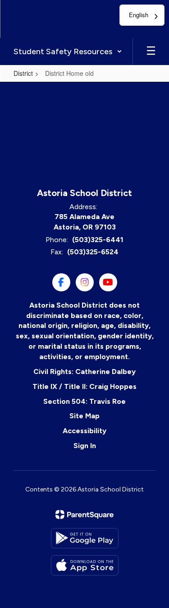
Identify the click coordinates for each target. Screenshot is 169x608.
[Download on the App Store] (85, 565)
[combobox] (141, 15)
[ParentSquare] (84, 514)
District (23, 73)
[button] (68, 51)
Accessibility (84, 430)
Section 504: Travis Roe (84, 401)
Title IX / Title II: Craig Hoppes (84, 386)
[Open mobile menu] (151, 51)
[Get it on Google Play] (85, 538)
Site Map (84, 416)
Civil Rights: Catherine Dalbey (84, 371)
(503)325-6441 (97, 239)
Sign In (84, 445)
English (138, 14)
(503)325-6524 (93, 252)
